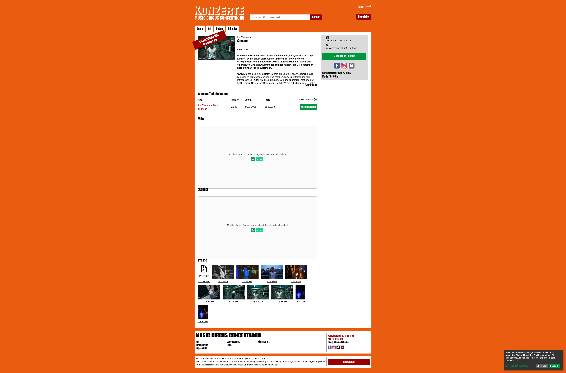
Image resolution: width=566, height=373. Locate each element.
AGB (198, 341)
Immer (260, 159)
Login (360, 7)
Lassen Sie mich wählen (517, 366)
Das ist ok (554, 366)
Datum (219, 29)
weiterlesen (311, 85)
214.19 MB (204, 281)
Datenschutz (202, 345)
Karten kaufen (308, 107)
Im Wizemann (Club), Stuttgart (341, 48)
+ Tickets (344, 56)
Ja (253, 159)
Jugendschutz (233, 341)
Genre (200, 29)
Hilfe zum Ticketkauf (305, 100)
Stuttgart (202, 108)
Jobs (229, 345)
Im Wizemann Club (208, 105)
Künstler (232, 29)
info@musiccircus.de (338, 342)
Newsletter (364, 16)
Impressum (201, 348)
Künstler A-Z (264, 341)
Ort (209, 29)
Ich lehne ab (542, 366)
